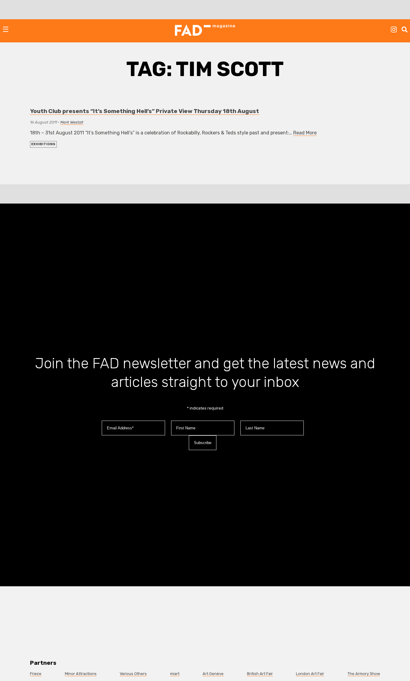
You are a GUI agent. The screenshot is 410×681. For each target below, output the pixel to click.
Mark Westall (71, 122)
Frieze (35, 673)
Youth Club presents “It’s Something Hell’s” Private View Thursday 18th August (144, 111)
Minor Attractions (81, 673)
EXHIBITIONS (43, 144)
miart (174, 673)
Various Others (133, 673)
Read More (305, 133)
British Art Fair (260, 673)
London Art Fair (310, 673)
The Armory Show (364, 673)
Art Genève (213, 673)
